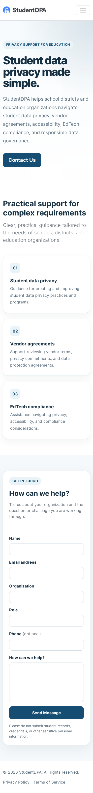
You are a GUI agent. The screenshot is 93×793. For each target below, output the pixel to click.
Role (13, 609)
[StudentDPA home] (24, 10)
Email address (22, 562)
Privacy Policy (16, 782)
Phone (25, 633)
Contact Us (22, 160)
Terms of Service (49, 782)
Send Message (46, 712)
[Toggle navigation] (83, 10)
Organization (21, 586)
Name (15, 538)
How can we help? (27, 657)
